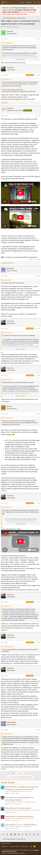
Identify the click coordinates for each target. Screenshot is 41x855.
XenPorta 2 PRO (5, 853)
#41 (39, 39)
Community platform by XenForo (17, 850)
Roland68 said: (6, 43)
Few (6, 802)
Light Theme (6, 843)
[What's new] (35, 2)
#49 (39, 602)
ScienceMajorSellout (11, 810)
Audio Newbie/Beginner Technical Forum (20, 791)
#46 (39, 375)
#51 (39, 676)
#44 (39, 276)
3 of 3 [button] (25, 773)
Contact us (4, 846)
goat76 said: (5, 79)
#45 (39, 328)
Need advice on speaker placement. (19, 816)
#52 (39, 730)
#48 (39, 503)
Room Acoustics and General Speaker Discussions (22, 802)
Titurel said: (5, 606)
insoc (6, 791)
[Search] (39, 2)
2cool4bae (8, 818)
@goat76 (4, 630)
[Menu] (2, 2)
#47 (39, 414)
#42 (39, 75)
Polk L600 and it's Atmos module (18, 808)
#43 (39, 115)
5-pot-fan (5, 27)
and (8, 263)
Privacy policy (24, 846)
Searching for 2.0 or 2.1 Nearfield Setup (20, 824)
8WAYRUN (22, 853)
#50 (39, 642)
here (25, 12)
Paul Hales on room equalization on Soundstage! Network (19, 798)
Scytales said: (6, 379)
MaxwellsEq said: (7, 646)
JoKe (6, 826)
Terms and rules (14, 846)
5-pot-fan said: (6, 418)
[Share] (36, 39)
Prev (19, 773)
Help (31, 846)
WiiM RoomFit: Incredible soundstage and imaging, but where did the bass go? (21, 788)
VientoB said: (6, 280)
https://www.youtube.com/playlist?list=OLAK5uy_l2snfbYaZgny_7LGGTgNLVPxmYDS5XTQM (19, 90)
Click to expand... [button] (21, 59)
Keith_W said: (6, 332)
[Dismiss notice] (38, 8)
